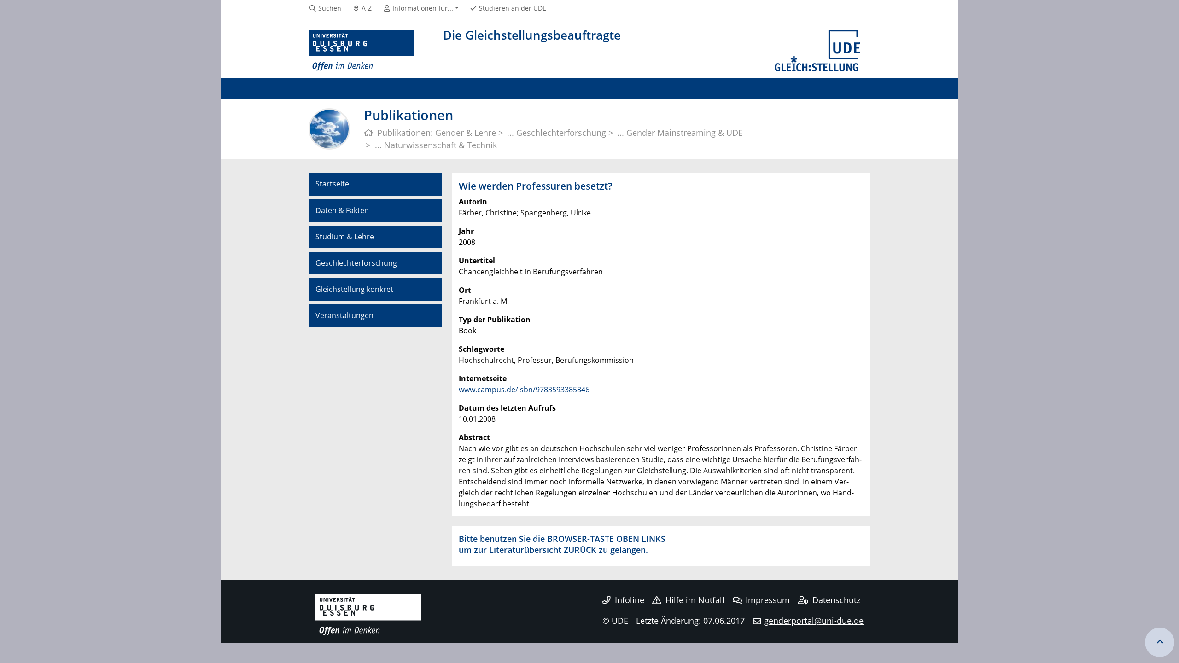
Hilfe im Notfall (694, 599)
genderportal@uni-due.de (814, 620)
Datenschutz (836, 599)
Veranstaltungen (344, 315)
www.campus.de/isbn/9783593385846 (524, 389)
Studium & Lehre (344, 237)
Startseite (332, 184)
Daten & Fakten (342, 210)
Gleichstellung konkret (354, 289)
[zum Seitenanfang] (1159, 642)
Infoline (629, 599)
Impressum (768, 599)
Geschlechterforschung (356, 263)
